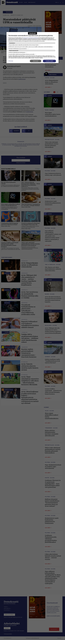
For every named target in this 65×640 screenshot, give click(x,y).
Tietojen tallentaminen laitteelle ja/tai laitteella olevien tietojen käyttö (23, 45)
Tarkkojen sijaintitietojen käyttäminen (16, 52)
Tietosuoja (10, 60)
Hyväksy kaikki (49, 61)
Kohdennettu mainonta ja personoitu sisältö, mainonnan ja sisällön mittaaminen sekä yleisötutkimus (30, 46)
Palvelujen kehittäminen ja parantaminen (17, 48)
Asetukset (35, 61)
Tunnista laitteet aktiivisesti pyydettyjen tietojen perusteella (21, 54)
